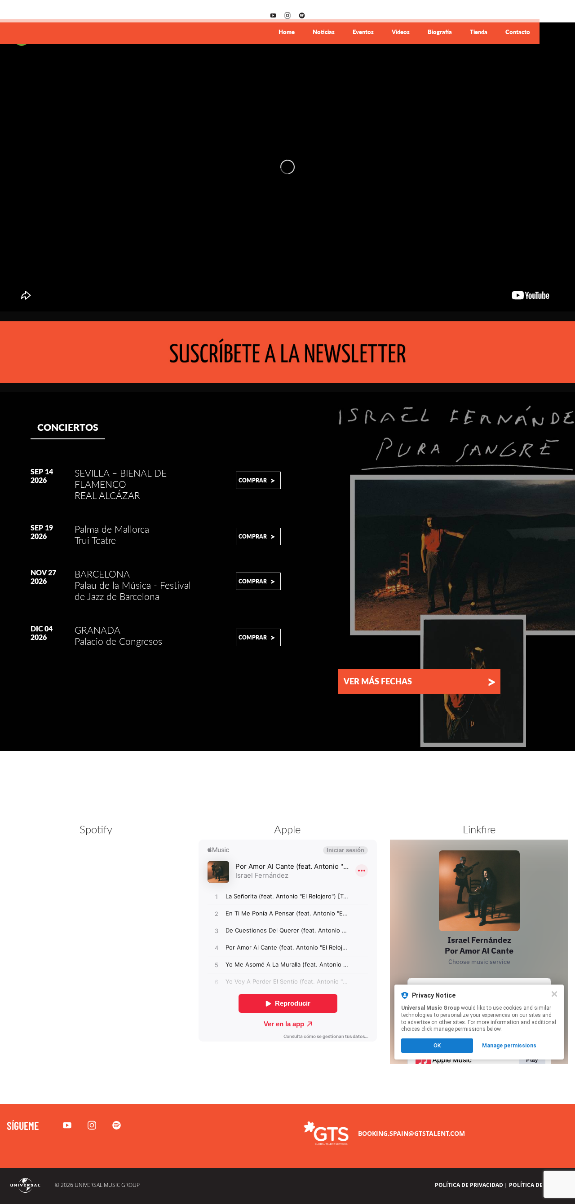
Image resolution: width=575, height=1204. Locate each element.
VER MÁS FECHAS (420, 681)
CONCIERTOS (67, 427)
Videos (401, 31)
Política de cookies (538, 1185)
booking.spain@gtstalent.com (411, 1133)
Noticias (324, 31)
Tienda (478, 31)
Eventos (363, 31)
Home (287, 31)
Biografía (440, 31)
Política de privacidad (469, 1185)
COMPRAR (257, 480)
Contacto (517, 31)
